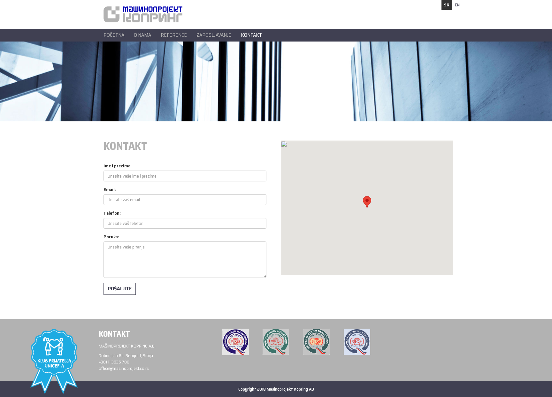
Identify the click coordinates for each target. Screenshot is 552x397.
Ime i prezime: (117, 166)
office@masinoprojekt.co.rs (124, 368)
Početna (113, 35)
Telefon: (112, 213)
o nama (142, 35)
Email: (109, 189)
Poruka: (111, 236)
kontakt (251, 35)
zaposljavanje (213, 35)
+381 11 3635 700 (114, 361)
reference (174, 35)
